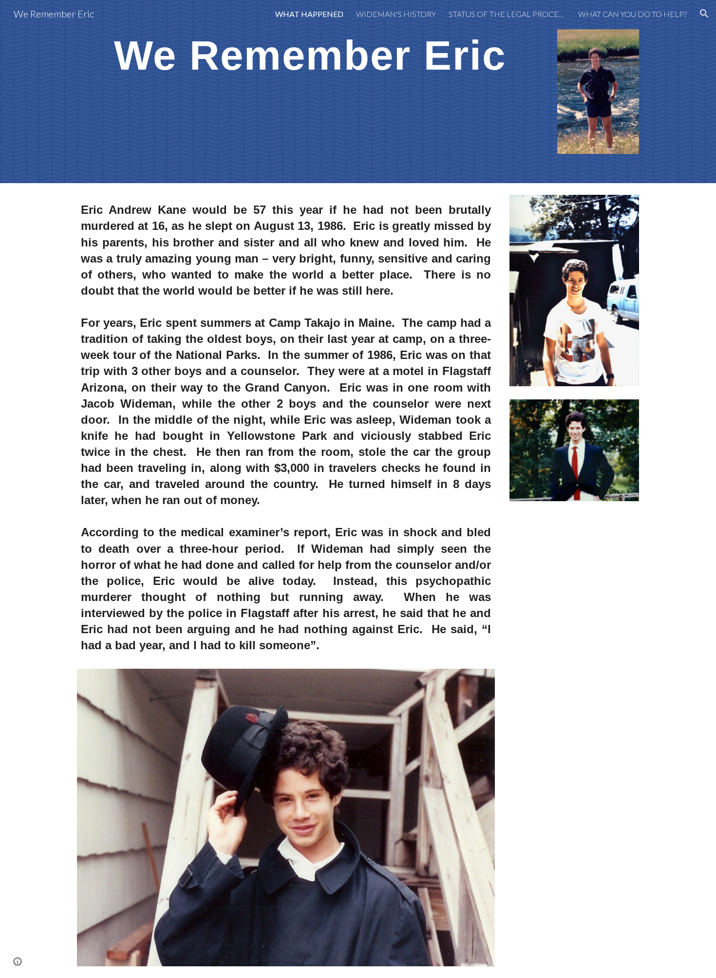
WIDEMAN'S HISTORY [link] (396, 14)
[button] (704, 13)
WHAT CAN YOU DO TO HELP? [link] (632, 14)
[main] (310, 54)
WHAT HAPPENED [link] (309, 14)
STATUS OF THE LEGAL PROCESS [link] (507, 14)
